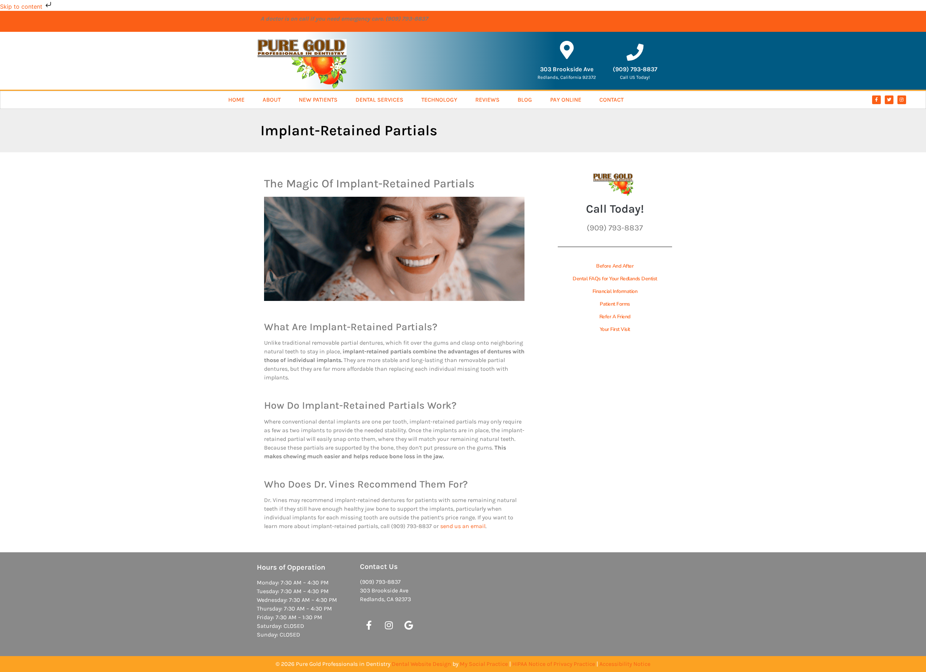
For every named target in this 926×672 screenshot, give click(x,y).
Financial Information (615, 291)
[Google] (409, 625)
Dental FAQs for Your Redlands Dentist (615, 278)
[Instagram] (901, 99)
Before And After (614, 266)
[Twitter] (889, 99)
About (272, 99)
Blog (525, 99)
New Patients (318, 99)
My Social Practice (484, 663)
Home (236, 99)
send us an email (462, 526)
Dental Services (379, 99)
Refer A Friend (614, 316)
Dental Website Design (421, 663)
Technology (439, 99)
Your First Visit (615, 329)
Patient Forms (615, 304)
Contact (611, 99)
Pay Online (565, 99)
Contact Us (379, 566)
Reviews (487, 99)
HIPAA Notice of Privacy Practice (553, 663)
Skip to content (22, 6)
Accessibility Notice (624, 663)
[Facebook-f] (876, 99)
